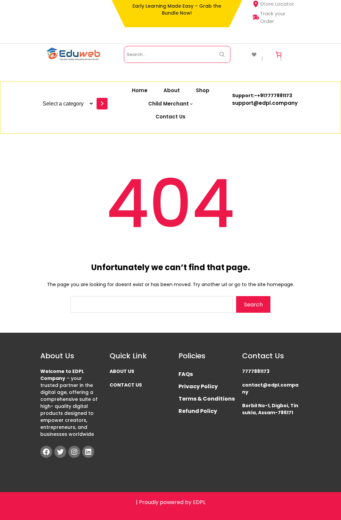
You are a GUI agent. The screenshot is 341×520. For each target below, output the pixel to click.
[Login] (292, 54)
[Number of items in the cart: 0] (278, 54)
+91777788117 (273, 95)
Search (253, 304)
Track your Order (272, 17)
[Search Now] (222, 54)
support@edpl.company (265, 102)
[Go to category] (102, 103)
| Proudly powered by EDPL (170, 502)
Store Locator (277, 3)
